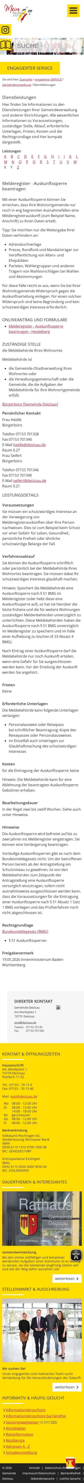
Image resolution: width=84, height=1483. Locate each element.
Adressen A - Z (18, 1446)
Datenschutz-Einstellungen (63, 1468)
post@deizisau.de (25, 1022)
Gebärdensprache (42, 1478)
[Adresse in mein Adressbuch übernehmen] (58, 1008)
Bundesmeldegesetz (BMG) (25, 931)
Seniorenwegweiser (22, 1422)
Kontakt (34, 1468)
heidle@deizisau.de (29, 444)
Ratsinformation (19, 1434)
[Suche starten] (73, 46)
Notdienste (15, 1440)
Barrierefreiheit (71, 1473)
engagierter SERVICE (48, 79)
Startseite (21, 16)
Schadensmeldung (21, 1452)
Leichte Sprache (70, 1478)
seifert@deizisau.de (29, 480)
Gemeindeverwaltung (16, 85)
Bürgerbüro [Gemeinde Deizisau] (30, 404)
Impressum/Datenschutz (39, 1473)
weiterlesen (65, 1278)
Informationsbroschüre (25, 1409)
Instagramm (5, 29)
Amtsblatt (5, 44)
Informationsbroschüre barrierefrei (36, 1416)
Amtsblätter (16, 1428)
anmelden (79, 47)
